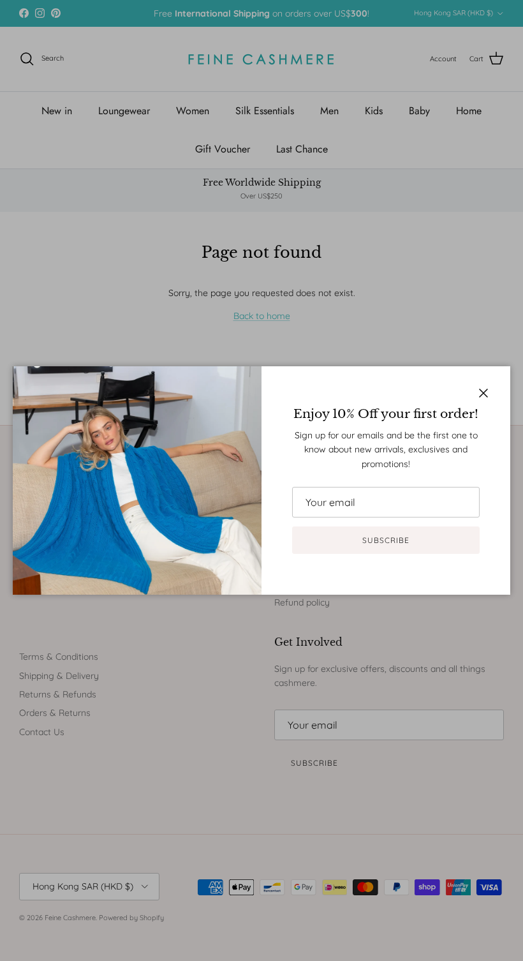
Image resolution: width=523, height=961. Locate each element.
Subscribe (385, 540)
